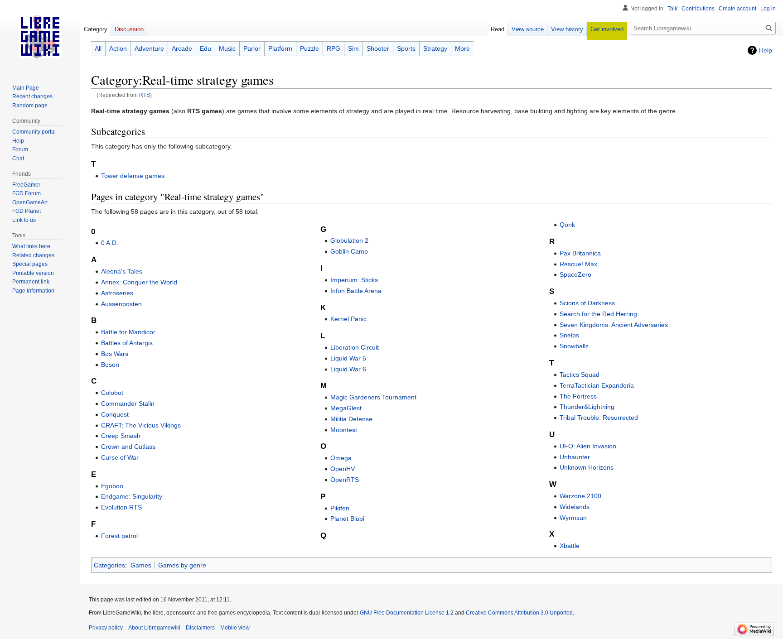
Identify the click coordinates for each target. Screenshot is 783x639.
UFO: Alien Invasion (588, 446)
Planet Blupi (347, 518)
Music (227, 48)
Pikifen (339, 508)
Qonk (567, 224)
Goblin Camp (349, 251)
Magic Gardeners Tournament (373, 397)
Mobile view (235, 628)
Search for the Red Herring (598, 313)
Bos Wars (114, 353)
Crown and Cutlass (128, 446)
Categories (109, 565)
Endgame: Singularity (131, 496)
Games (140, 565)
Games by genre (182, 565)
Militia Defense (351, 419)
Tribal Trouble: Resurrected (599, 417)
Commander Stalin (128, 403)
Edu (205, 48)
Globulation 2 (349, 240)
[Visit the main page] (40, 36)
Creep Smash (120, 435)
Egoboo (112, 486)
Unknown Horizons (587, 467)
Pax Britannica (580, 253)
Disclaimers (200, 628)
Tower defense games (132, 175)
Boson (110, 364)
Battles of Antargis (127, 342)
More (462, 48)
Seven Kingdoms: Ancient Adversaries (614, 324)
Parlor (252, 48)
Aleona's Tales (121, 271)
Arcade (182, 48)
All (98, 48)
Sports (406, 48)
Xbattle (570, 545)
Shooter (378, 48)
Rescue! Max (578, 264)
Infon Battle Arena (356, 290)
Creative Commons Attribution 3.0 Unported (519, 613)
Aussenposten (121, 303)
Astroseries (117, 293)
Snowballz (574, 346)
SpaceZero (575, 274)
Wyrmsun (573, 517)
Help (765, 50)
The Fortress (578, 396)
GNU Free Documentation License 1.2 (407, 613)
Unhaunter (575, 457)
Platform (280, 48)
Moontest (343, 429)
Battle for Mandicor (128, 332)
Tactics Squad (579, 374)
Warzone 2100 (580, 496)
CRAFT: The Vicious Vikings (141, 425)
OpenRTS (344, 479)
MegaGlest (346, 408)
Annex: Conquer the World (139, 282)
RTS (144, 95)
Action (118, 48)
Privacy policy (106, 628)
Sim (353, 48)
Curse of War (120, 457)
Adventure (149, 48)
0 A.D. (109, 242)
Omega (341, 457)
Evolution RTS (121, 507)
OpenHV (342, 468)
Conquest (115, 414)
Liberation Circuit (354, 347)
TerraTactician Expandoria (597, 385)
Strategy (435, 48)
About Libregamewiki (154, 628)
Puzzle (309, 48)
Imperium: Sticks (354, 279)
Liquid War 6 (348, 369)
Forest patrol (119, 535)
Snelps (569, 335)
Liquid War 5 (348, 358)
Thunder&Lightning (587, 406)
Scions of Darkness (587, 303)
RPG (333, 48)
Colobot (112, 392)
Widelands (575, 506)
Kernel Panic (348, 318)
